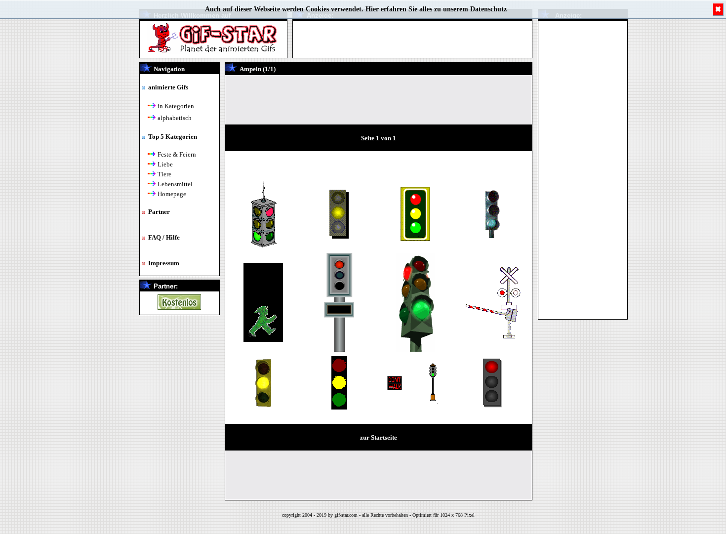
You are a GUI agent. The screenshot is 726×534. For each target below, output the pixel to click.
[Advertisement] (582, 169)
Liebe (165, 164)
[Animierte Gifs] (179, 307)
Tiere (164, 174)
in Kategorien (176, 106)
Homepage (172, 194)
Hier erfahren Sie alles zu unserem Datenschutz (436, 9)
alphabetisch (175, 118)
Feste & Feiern (177, 154)
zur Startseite (378, 437)
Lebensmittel (175, 184)
